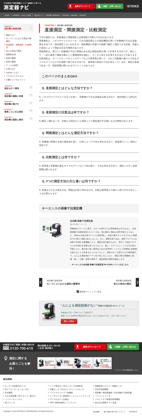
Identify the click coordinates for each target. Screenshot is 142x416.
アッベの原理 (12, 65)
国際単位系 (11, 54)
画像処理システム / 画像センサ (108, 386)
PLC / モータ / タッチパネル (17, 389)
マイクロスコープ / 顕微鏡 (61, 393)
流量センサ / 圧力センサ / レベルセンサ (67, 389)
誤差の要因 (11, 62)
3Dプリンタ (10, 402)
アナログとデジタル (15, 76)
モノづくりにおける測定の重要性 (18, 39)
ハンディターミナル (13, 399)
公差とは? (10, 69)
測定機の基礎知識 (52, 15)
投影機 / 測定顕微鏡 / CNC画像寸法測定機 (113, 393)
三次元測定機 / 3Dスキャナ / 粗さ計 (20, 396)
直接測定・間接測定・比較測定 (18, 46)
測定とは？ (11, 35)
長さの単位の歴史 (14, 51)
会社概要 (96, 412)
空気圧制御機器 (102, 389)
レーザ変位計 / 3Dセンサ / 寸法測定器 (66, 386)
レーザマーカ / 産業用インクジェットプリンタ (70, 396)
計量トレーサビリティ (16, 80)
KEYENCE (133, 412)
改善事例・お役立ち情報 (22, 15)
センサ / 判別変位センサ (15, 386)
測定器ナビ (38, 15)
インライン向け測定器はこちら (126, 370)
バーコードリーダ (103, 396)
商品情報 (7, 379)
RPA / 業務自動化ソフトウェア (63, 402)
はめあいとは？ (13, 72)
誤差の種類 (11, 58)
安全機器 (8, 393)
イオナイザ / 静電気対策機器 (107, 399)
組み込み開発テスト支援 (105, 402)
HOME (6, 15)
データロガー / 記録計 (59, 399)
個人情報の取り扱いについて (114, 412)
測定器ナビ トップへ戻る (90, 292)
